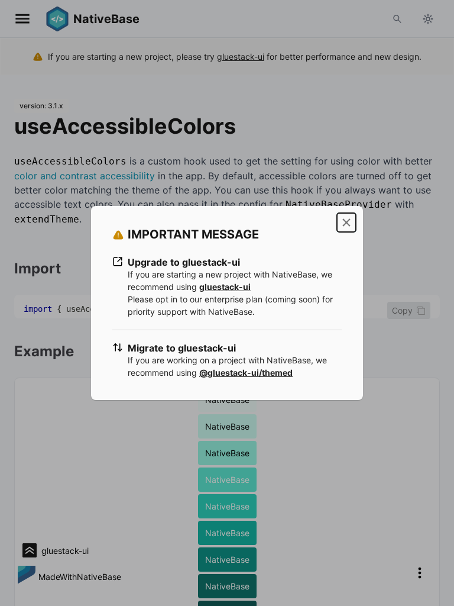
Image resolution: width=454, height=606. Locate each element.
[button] (346, 222)
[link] (225, 287)
